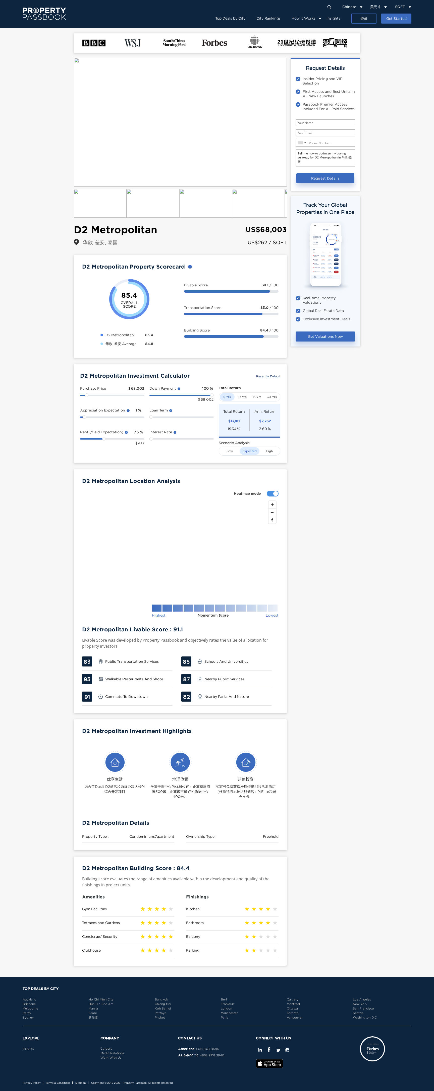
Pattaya (160, 1013)
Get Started (396, 18)
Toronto (293, 1013)
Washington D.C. (365, 1017)
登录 (363, 18)
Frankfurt (228, 1003)
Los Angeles (362, 999)
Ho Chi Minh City (101, 999)
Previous (66, 122)
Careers (106, 1048)
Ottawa (292, 1008)
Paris (224, 1017)
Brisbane (29, 1003)
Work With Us (110, 1057)
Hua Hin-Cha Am (101, 1003)
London (226, 1008)
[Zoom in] (272, 505)
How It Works (303, 18)
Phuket (160, 1017)
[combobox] (301, 142)
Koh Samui (163, 1008)
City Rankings (268, 18)
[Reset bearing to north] (272, 520)
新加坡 (93, 1017)
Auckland (29, 999)
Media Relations (112, 1053)
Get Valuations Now (325, 336)
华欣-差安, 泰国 (100, 242)
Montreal (293, 1003)
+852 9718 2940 (212, 1055)
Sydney (28, 1017)
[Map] (180, 548)
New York (360, 1003)
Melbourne (30, 1008)
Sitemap (80, 1082)
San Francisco (363, 1008)
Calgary (292, 999)
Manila (93, 1008)
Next (294, 122)
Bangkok (161, 999)
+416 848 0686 (207, 1049)
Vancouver (295, 1017)
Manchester (229, 1013)
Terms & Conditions (58, 1082)
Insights (333, 18)
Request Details (325, 178)
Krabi (93, 1013)
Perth (27, 1013)
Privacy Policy (32, 1082)
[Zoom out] (272, 512)
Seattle (358, 1013)
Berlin (225, 999)
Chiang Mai (163, 1003)
